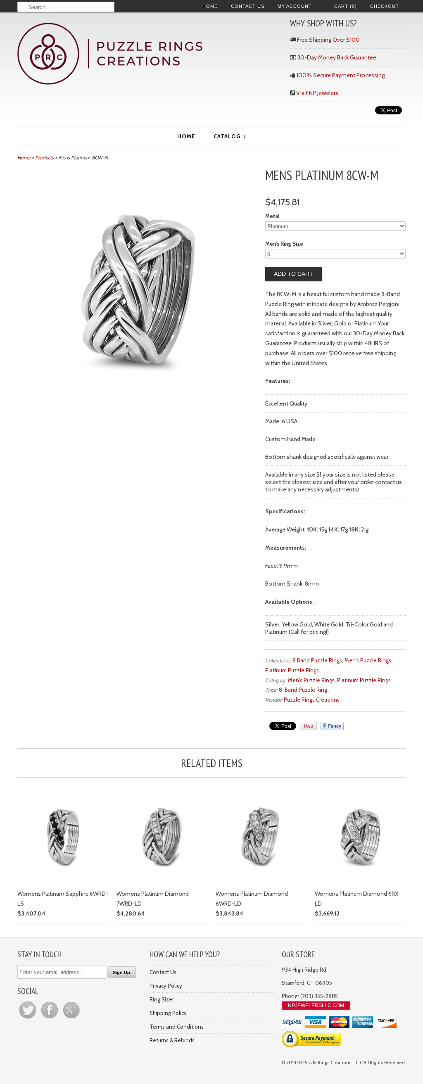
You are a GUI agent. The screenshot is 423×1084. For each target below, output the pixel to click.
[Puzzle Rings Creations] (149, 55)
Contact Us (247, 6)
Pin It (308, 726)
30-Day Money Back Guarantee (336, 57)
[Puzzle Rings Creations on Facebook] (50, 1018)
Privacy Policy (166, 985)
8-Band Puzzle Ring (303, 689)
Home (210, 6)
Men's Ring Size (284, 243)
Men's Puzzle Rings (368, 660)
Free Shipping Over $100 (328, 39)
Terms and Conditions (177, 1026)
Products (44, 157)
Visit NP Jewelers (317, 93)
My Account (295, 6)
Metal (272, 216)
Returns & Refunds (172, 1040)
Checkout (384, 6)
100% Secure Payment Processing (341, 75)
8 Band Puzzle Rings (317, 660)
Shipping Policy (168, 1013)
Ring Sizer (162, 999)
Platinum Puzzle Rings (292, 670)
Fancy (332, 726)
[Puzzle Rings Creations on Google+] (71, 1018)
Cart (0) (345, 6)
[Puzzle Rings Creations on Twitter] (28, 1018)
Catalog (230, 136)
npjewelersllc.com (316, 1005)
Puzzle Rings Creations (312, 699)
